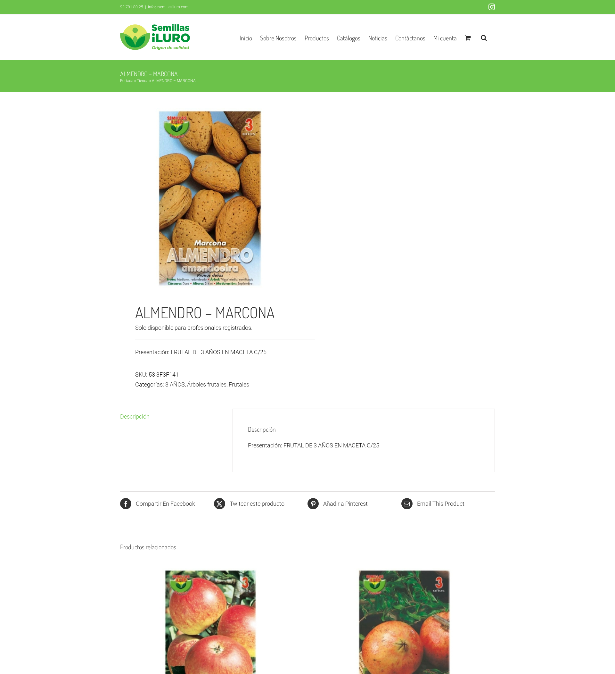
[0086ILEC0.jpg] (210, 198)
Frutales (239, 384)
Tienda (142, 81)
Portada (126, 81)
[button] (484, 37)
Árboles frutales (206, 384)
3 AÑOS (175, 384)
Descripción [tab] (135, 416)
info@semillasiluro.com (168, 7)
